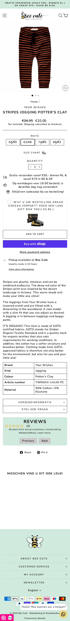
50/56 (13, 142)
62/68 (27, 142)
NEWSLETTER (34, 582)
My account (34, 574)
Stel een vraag (35, 409)
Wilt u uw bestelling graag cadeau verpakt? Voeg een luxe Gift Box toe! (35, 206)
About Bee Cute (34, 558)
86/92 (57, 142)
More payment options (35, 252)
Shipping (29, 124)
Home (34, 101)
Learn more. (44, 432)
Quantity (35, 161)
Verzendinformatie (35, 402)
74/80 (42, 142)
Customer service (34, 566)
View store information (21, 269)
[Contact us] (63, 614)
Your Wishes (35, 107)
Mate (35, 136)
